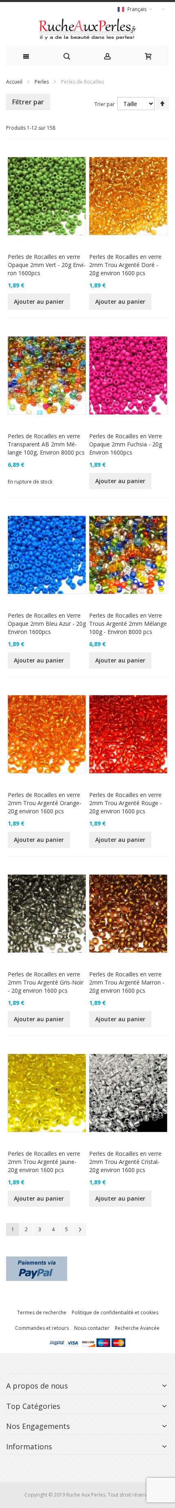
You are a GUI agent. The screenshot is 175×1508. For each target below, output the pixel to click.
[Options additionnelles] (36, 1259)
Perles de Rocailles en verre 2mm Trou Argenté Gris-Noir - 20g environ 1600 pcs (45, 982)
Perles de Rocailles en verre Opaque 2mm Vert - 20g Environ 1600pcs (46, 265)
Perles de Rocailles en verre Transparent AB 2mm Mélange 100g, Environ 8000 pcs (46, 444)
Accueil (14, 81)
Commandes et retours (42, 1328)
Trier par (104, 104)
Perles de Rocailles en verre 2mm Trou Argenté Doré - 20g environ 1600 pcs (125, 265)
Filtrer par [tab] (28, 101)
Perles (42, 81)
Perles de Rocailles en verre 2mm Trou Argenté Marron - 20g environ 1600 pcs (126, 982)
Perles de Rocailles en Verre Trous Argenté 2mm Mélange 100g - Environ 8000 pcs (128, 624)
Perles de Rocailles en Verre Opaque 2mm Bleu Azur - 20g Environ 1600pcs (47, 624)
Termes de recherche (41, 1312)
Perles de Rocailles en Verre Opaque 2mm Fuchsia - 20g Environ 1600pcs (125, 444)
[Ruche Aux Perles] (87, 29)
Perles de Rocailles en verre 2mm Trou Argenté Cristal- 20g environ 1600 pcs (125, 1162)
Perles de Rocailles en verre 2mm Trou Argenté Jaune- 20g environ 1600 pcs (44, 1162)
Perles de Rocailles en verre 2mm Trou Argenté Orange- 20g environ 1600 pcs (44, 803)
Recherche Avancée (137, 1328)
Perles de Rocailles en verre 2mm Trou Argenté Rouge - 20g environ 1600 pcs (125, 803)
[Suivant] (79, 1229)
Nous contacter (91, 1328)
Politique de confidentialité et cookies (115, 1312)
